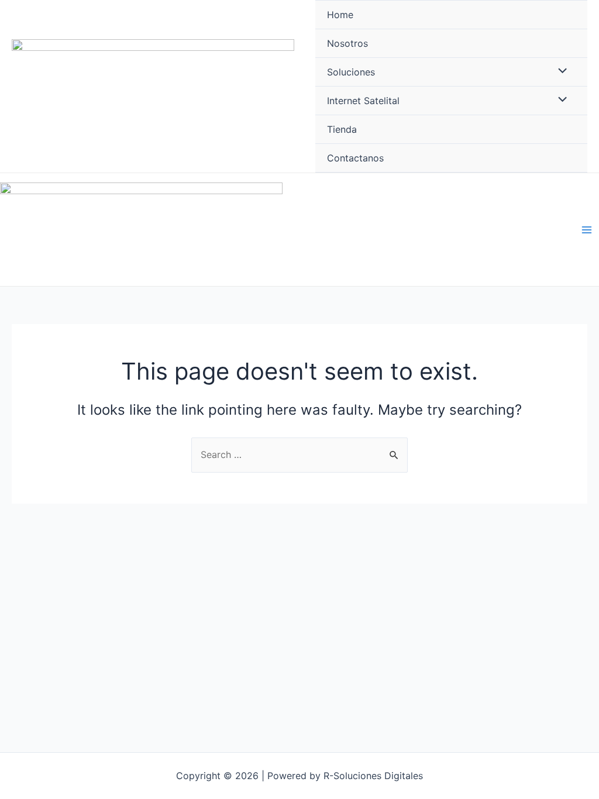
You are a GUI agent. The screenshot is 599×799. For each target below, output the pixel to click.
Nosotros (347, 43)
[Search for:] (299, 454)
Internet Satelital (363, 100)
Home (340, 14)
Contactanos (355, 158)
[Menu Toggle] (560, 71)
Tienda (342, 129)
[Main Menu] (586, 229)
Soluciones (351, 72)
